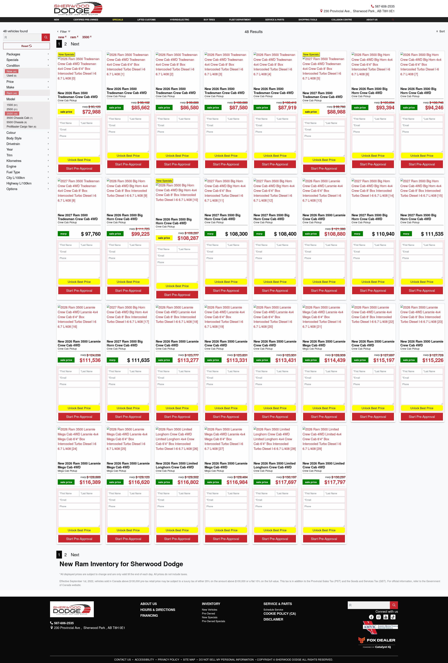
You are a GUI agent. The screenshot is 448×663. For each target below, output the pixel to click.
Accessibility (145, 659)
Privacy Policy (169, 659)
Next (75, 44)
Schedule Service (273, 609)
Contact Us (123, 659)
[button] (56, 19)
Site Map (189, 659)
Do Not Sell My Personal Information (226, 659)
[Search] (46, 37)
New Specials (209, 617)
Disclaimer (273, 619)
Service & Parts (278, 604)
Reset (25, 46)
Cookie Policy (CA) (280, 613)
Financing (149, 615)
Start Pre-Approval (79, 168)
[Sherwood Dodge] (78, 8)
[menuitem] (27, 71)
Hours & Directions (157, 609)
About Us (148, 604)
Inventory (211, 604)
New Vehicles (209, 609)
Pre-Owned (208, 613)
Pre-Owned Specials (213, 621)
